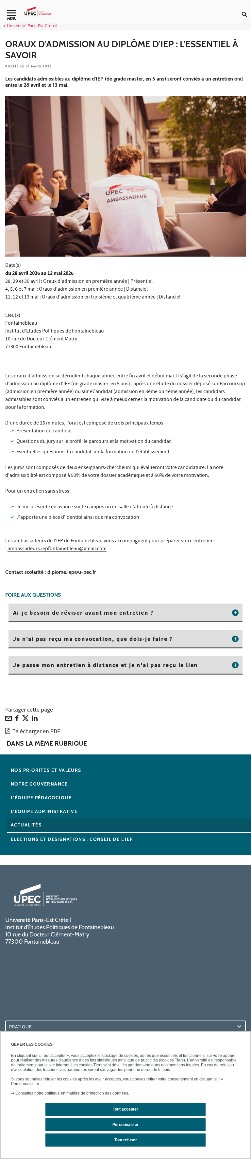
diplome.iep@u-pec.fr (71, 572)
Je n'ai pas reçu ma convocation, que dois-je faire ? (93, 639)
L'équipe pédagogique (41, 798)
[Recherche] (246, 9)
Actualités (26, 825)
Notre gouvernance (39, 784)
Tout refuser (125, 1140)
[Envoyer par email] (8, 720)
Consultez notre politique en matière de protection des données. (72, 1093)
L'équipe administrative (44, 811)
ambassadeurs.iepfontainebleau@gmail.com (57, 549)
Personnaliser (125, 1124)
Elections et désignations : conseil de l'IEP (72, 839)
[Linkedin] (35, 720)
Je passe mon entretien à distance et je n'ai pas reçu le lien (105, 665)
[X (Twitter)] (25, 720)
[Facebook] (17, 720)
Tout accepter (125, 1109)
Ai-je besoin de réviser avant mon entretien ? (83, 613)
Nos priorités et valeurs (46, 770)
